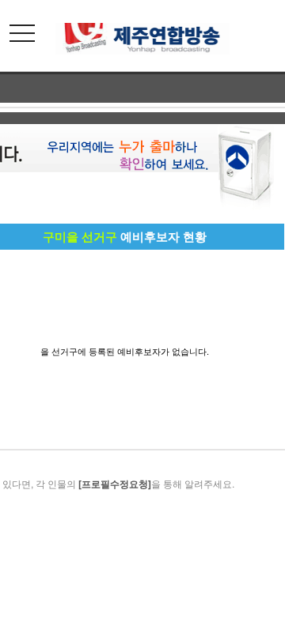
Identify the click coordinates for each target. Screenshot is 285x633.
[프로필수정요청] (114, 484)
